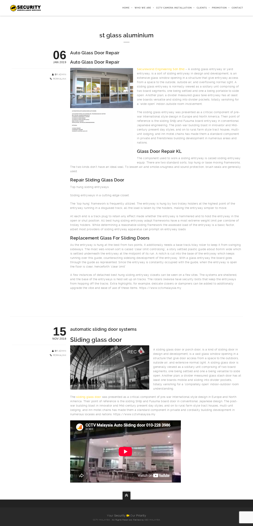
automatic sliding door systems (103, 329)
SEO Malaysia (152, 520)
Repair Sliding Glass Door (97, 180)
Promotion (219, 8)
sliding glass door (88, 396)
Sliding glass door (96, 339)
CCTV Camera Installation (174, 8)
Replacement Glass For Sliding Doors (110, 238)
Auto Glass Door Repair (94, 52)
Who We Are (143, 8)
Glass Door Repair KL (159, 151)
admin (62, 74)
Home (126, 8)
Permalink (59, 79)
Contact (237, 8)
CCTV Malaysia (101, 520)
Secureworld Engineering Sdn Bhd (161, 69)
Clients (202, 8)
